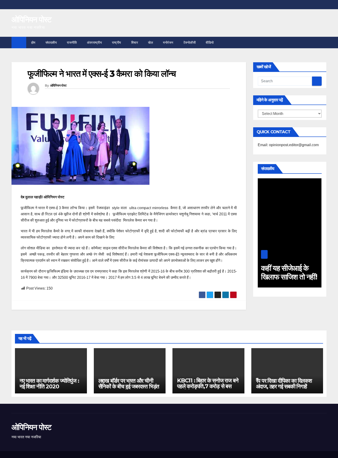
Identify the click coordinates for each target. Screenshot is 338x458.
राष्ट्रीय (116, 42)
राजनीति (72, 42)
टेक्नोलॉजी (189, 42)
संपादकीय (51, 42)
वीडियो (210, 42)
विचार (134, 42)
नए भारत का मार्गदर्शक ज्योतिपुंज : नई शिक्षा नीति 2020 (49, 383)
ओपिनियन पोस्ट (31, 19)
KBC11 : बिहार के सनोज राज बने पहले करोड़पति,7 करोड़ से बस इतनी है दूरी (207, 386)
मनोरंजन (168, 42)
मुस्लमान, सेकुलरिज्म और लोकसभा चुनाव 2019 (294, 277)
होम (33, 42)
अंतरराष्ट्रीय (94, 42)
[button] (323, 42)
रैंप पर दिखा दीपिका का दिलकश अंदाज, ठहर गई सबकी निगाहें (284, 383)
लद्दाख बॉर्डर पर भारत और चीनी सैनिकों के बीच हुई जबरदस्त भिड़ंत (128, 383)
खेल (150, 42)
